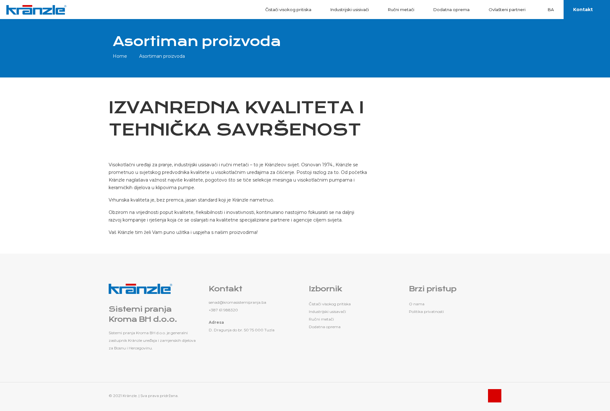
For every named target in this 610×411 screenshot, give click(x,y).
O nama (416, 304)
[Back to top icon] (494, 395)
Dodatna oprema (325, 326)
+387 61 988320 (223, 310)
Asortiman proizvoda (162, 56)
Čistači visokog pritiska (330, 304)
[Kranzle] (36, 9)
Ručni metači (321, 319)
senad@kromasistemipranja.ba (237, 302)
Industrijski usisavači (327, 311)
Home (120, 56)
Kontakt (583, 9)
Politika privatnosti (426, 311)
